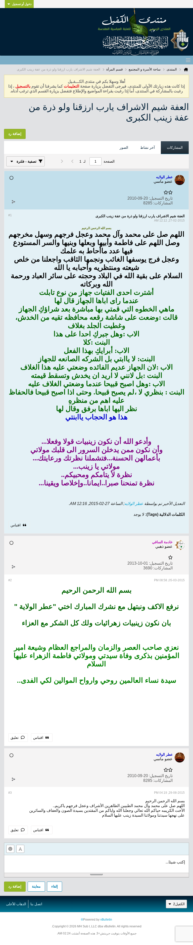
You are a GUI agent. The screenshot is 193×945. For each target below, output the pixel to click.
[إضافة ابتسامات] (10, 849)
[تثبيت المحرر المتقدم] (20, 849)
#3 (10, 792)
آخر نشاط (147, 148)
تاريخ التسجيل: (161, 198)
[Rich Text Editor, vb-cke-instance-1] (96, 864)
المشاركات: (163, 203)
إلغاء (54, 886)
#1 (10, 215)
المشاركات (175, 148)
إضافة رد (14, 886)
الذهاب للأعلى (16, 904)
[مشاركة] (13, 201)
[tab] (175, 147)
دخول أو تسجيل (21, 4)
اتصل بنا (36, 904)
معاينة (36, 886)
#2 (10, 580)
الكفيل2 (179, 904)
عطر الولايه (133, 503)
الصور (124, 148)
